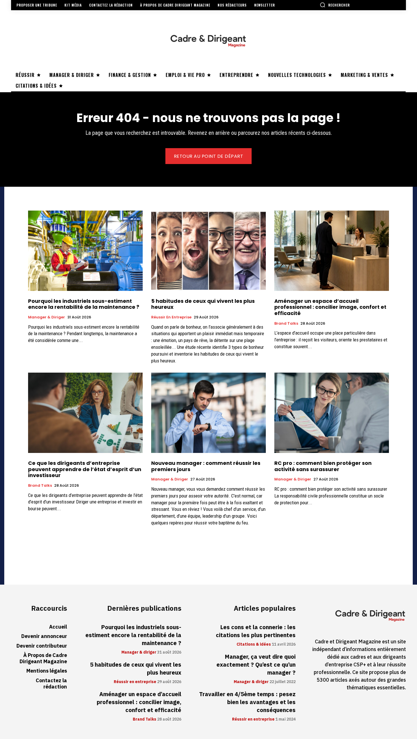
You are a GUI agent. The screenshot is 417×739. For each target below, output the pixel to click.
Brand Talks (286, 323)
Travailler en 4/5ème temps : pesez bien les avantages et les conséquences (247, 702)
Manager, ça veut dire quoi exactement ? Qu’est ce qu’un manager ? (256, 664)
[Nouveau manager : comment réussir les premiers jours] (208, 413)
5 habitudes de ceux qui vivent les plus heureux (203, 304)
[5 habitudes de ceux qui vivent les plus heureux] (208, 251)
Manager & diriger (46, 317)
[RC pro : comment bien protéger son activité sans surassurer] (331, 413)
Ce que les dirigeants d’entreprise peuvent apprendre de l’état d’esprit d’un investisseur (84, 469)
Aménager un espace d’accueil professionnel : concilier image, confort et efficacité (330, 307)
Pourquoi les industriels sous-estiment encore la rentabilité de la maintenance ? (83, 304)
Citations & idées (254, 644)
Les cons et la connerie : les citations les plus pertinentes (256, 631)
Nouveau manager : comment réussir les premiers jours (205, 466)
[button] (335, 5)
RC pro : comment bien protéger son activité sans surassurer (323, 466)
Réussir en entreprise (171, 317)
